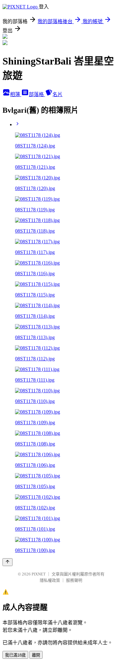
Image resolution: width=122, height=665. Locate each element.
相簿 (15, 94)
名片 (58, 94)
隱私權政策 (50, 580)
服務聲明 (74, 580)
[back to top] (8, 562)
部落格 (37, 94)
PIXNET (39, 574)
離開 (36, 655)
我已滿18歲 (15, 655)
